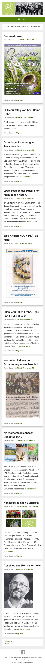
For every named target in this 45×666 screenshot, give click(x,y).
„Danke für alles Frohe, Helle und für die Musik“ (21, 314)
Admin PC (30, 40)
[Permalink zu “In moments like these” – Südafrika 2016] (21, 463)
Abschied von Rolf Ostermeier (22, 565)
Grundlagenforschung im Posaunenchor (19, 144)
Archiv (7, 644)
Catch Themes (28, 662)
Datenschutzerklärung (22, 660)
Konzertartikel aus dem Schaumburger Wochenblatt (21, 362)
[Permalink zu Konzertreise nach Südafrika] (21, 529)
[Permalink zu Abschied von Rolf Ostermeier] (19, 610)
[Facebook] (23, 652)
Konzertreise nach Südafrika (21, 503)
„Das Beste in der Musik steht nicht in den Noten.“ (22, 192)
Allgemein (19, 100)
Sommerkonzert (14, 36)
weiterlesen (26, 176)
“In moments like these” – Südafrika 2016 (20, 435)
